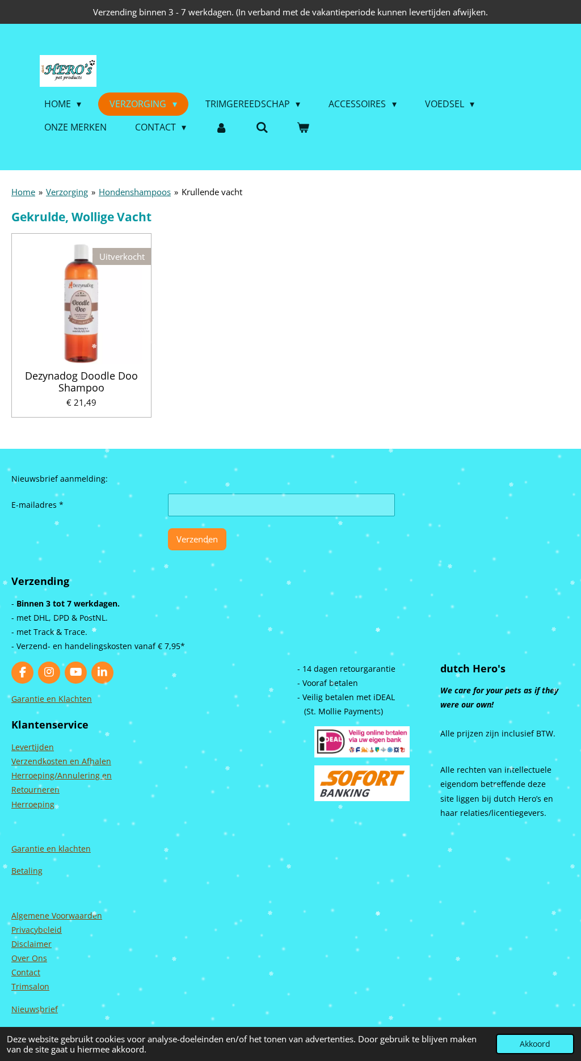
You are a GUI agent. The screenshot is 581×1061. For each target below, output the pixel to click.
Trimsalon (30, 986)
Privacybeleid (36, 929)
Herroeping (32, 804)
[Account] (220, 127)
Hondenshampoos (135, 191)
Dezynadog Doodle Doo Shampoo (81, 382)
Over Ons (29, 958)
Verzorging (67, 191)
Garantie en (34, 848)
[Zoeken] (262, 127)
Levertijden (32, 747)
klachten (74, 848)
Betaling (27, 870)
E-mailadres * (37, 504)
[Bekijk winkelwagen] (303, 127)
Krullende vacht (212, 191)
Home (23, 191)
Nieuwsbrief (34, 1009)
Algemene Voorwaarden (56, 915)
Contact (25, 972)
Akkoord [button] (535, 1044)
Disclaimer (31, 943)
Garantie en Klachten (51, 698)
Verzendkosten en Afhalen (61, 761)
